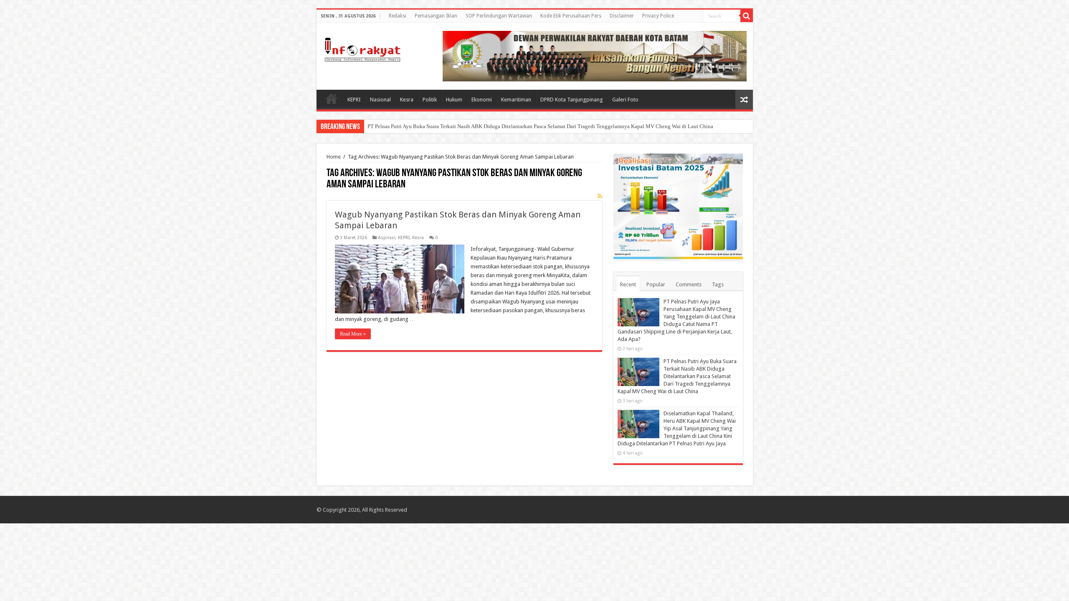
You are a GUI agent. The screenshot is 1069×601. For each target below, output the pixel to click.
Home (331, 98)
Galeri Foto (625, 99)
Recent (628, 284)
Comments (689, 284)
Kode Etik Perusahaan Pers (570, 16)
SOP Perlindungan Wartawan (499, 16)
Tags (718, 284)
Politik (430, 99)
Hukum (454, 99)
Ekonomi (481, 99)
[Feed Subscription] (600, 196)
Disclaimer (622, 16)
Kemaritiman (516, 99)
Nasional (380, 99)
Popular (655, 284)
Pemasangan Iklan (436, 16)
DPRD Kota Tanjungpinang (571, 99)
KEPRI (354, 99)
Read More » (353, 334)
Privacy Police (658, 16)
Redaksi (397, 16)
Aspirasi (386, 237)
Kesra (406, 99)
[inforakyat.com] (362, 48)
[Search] (746, 16)
